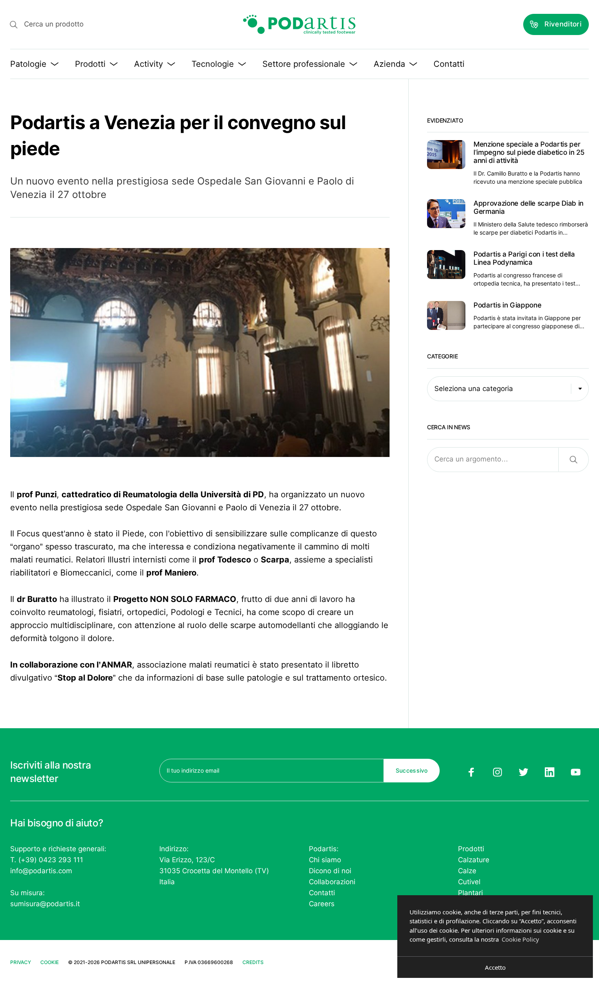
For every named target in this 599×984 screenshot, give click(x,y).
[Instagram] (497, 772)
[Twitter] (524, 772)
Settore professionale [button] (303, 64)
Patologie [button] (28, 64)
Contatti (449, 64)
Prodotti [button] (90, 64)
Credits (253, 962)
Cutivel (469, 882)
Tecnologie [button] (213, 64)
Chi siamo (325, 860)
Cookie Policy (520, 939)
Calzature (473, 860)
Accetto (495, 967)
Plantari (470, 893)
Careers (322, 904)
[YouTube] (576, 772)
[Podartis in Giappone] (508, 315)
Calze (467, 871)
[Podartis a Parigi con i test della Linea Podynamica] (508, 269)
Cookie (49, 962)
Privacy (20, 962)
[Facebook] (471, 772)
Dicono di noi (330, 871)
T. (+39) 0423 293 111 (46, 860)
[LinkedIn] (550, 772)
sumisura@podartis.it (45, 904)
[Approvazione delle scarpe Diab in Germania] (508, 218)
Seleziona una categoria (473, 388)
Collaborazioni (332, 882)
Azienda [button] (389, 64)
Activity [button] (148, 64)
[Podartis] (299, 24)
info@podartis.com (41, 871)
